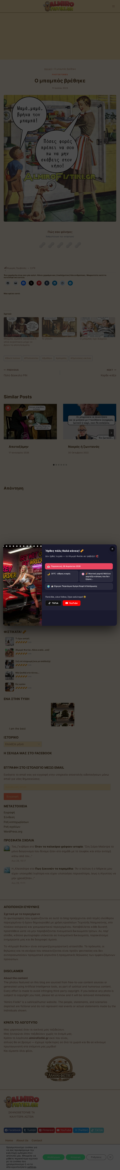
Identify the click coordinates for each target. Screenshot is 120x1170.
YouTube (73, 603)
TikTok (55, 603)
